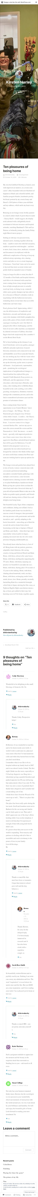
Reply (10, 695)
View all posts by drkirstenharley (13, 635)
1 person (14, 691)
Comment (28, 1150)
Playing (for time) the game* (13, 1173)
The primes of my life (10, 1177)
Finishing (6, 1168)
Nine (4, 1181)
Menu (20, 92)
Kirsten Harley (19, 82)
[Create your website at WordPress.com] (19, 2)
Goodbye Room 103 (10, 645)
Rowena (15, 736)
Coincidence (7, 1164)
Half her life (30, 648)
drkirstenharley (10, 175)
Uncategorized (23, 175)
